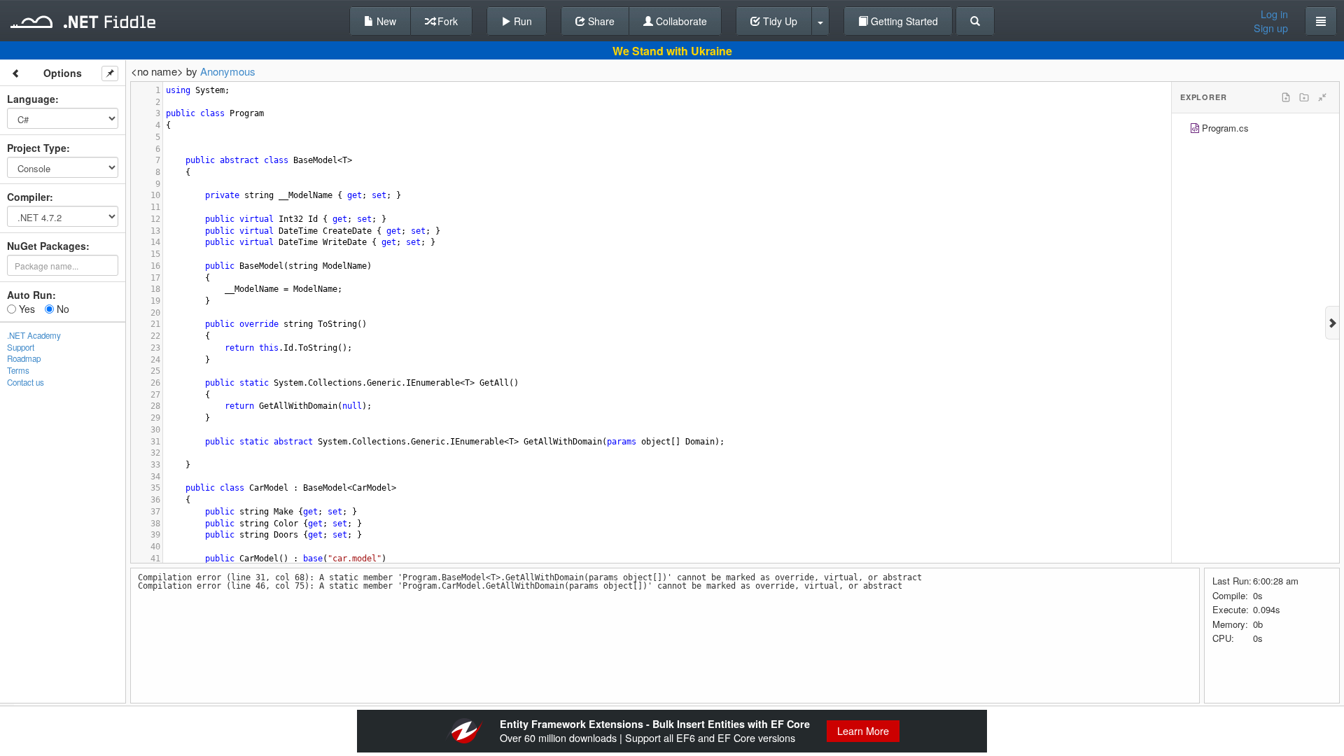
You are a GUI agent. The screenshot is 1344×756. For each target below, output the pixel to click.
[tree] (1255, 130)
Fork (446, 21)
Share (600, 21)
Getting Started (903, 21)
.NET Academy (34, 335)
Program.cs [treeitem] (1225, 127)
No (61, 309)
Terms (18, 370)
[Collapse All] (1322, 97)
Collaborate (680, 21)
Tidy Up (778, 21)
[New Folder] (1304, 97)
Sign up (1271, 28)
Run (521, 21)
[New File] (1286, 97)
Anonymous (227, 71)
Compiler (28, 197)
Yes (25, 309)
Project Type (36, 148)
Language (31, 99)
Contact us (25, 382)
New (385, 21)
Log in (1274, 14)
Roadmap (24, 358)
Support (20, 347)
